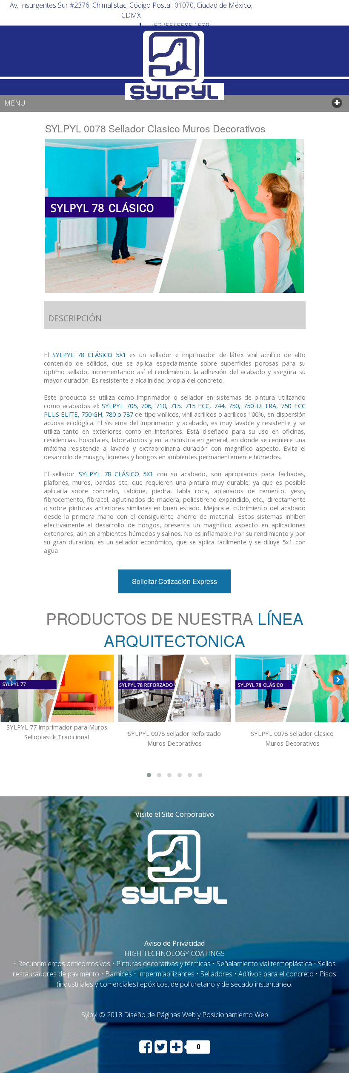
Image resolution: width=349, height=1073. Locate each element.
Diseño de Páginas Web (160, 1014)
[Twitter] (161, 1046)
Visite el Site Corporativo (174, 814)
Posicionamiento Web (235, 1014)
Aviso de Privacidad (174, 943)
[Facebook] (146, 1046)
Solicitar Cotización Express (174, 581)
